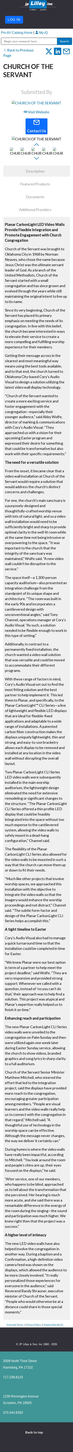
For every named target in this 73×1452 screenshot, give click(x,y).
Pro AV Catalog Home (17, 32)
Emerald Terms (15, 1324)
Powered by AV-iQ (53, 1324)
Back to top (34, 1432)
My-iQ (43, 32)
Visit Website (38, 112)
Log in (14, 19)
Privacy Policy (33, 1324)
